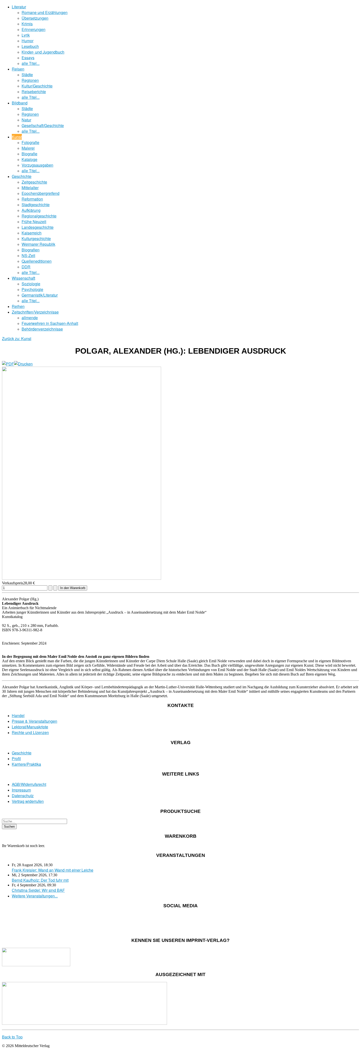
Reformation (32, 199)
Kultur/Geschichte (37, 86)
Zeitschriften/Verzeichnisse (35, 312)
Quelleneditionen (37, 261)
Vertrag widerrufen (28, 801)
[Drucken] (23, 364)
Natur (26, 120)
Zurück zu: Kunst (16, 338)
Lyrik (26, 35)
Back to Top (12, 1037)
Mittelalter (30, 187)
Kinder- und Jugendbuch (43, 52)
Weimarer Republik (38, 244)
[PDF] (8, 364)
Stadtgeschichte (36, 204)
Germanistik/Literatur (40, 295)
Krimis (27, 24)
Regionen (30, 80)
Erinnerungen (33, 29)
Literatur (19, 7)
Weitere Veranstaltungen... (35, 896)
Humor (27, 40)
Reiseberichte (34, 91)
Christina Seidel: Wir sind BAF (38, 890)
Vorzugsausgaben (37, 165)
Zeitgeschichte (34, 182)
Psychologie (32, 289)
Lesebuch (30, 46)
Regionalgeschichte (39, 216)
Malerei (28, 148)
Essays (28, 57)
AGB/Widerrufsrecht (29, 784)
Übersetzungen (35, 18)
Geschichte (21, 176)
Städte (27, 74)
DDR (26, 267)
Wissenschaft (23, 278)
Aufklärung (31, 210)
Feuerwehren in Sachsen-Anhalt (50, 323)
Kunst (17, 137)
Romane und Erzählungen (45, 12)
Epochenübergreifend (40, 193)
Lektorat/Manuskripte (30, 727)
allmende (30, 317)
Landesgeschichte (38, 227)
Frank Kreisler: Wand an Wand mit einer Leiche (52, 870)
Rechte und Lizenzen (30, 732)
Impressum (21, 790)
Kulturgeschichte (36, 238)
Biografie (29, 154)
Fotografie (30, 142)
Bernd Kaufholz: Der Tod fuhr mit (40, 880)
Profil (16, 758)
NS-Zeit (28, 255)
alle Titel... (31, 63)
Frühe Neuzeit (34, 221)
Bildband (20, 103)
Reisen (18, 69)
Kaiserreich (32, 233)
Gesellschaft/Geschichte (43, 125)
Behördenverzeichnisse (42, 329)
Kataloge (29, 159)
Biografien (31, 250)
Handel (18, 715)
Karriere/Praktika (26, 764)
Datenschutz (23, 795)
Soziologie (31, 284)
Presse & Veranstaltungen (34, 721)
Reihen (18, 306)
